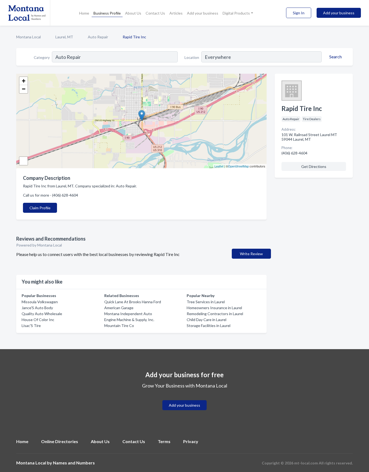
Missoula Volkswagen (40, 301)
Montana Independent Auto (128, 313)
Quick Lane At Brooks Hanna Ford (132, 301)
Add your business (202, 13)
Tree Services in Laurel (206, 301)
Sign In (298, 13)
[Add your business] (184, 398)
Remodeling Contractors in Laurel (215, 313)
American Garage (118, 307)
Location (192, 57)
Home (84, 13)
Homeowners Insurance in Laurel (214, 307)
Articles (176, 13)
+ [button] (23, 80)
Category (42, 57)
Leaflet (218, 166)
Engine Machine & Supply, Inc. (129, 319)
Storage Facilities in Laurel (208, 325)
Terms (164, 441)
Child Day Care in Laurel (206, 319)
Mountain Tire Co (119, 325)
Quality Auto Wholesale (42, 313)
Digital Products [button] (236, 13)
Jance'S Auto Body (37, 307)
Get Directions (313, 166)
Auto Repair (98, 37)
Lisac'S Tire (31, 325)
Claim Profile (40, 207)
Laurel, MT (64, 37)
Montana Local (28, 37)
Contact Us (155, 13)
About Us (133, 13)
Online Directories (59, 441)
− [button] (23, 89)
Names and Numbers (74, 462)
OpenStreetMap (238, 166)
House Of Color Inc (38, 319)
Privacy (190, 441)
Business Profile (107, 13)
